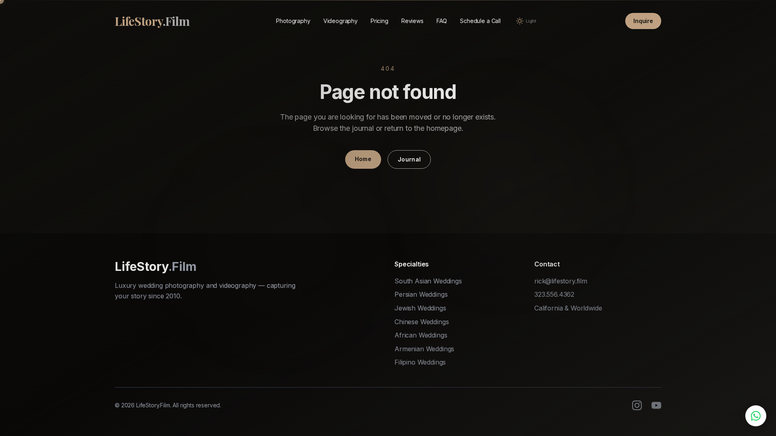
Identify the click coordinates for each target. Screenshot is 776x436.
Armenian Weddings (424, 349)
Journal (409, 159)
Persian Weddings (420, 294)
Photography (293, 20)
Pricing (379, 20)
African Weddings (420, 335)
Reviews (412, 20)
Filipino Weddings (420, 362)
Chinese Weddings (421, 322)
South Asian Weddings (428, 281)
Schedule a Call (480, 20)
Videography (340, 20)
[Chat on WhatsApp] (755, 415)
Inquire (643, 20)
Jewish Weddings (420, 308)
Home (363, 158)
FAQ (441, 20)
